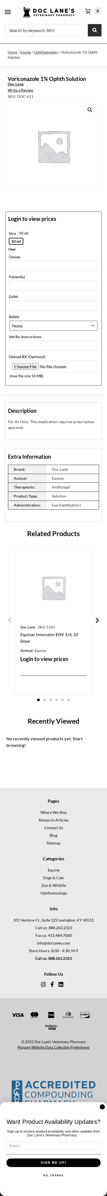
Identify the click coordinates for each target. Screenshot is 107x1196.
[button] (8, 12)
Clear (12, 249)
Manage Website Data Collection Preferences (53, 1047)
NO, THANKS (53, 1175)
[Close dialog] (102, 1107)
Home (12, 52)
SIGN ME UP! (53, 1163)
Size (12, 233)
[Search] (95, 30)
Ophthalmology (46, 52)
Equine (25, 52)
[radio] (16, 241)
